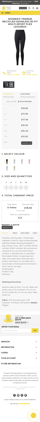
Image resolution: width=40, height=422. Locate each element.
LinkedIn (25, 395)
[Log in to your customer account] (33, 8)
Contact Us (26, 143)
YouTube (18, 395)
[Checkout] (37, 8)
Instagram (22, 395)
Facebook (14, 395)
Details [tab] (5, 233)
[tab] (11, 95)
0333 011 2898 (13, 75)
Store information (11, 364)
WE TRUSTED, (20, 404)
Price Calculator (26, 101)
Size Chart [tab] (25, 233)
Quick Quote (23, 8)
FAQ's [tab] (35, 233)
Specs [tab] (15, 233)
